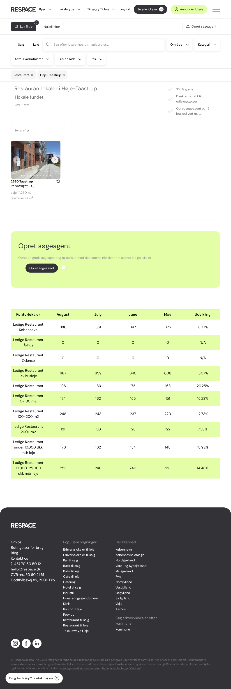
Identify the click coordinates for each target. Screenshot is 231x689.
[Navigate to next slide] (54, 159)
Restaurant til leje (75, 625)
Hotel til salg (72, 587)
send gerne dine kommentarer (80, 668)
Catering (69, 582)
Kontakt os (19, 558)
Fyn (118, 577)
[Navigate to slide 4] (30, 175)
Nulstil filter (52, 27)
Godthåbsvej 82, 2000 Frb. (33, 580)
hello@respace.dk (26, 569)
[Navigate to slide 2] (24, 175)
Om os (16, 542)
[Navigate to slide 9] (46, 175)
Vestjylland (123, 587)
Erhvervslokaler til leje (78, 549)
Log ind (125, 9)
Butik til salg (71, 566)
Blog (14, 553)
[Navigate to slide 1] (21, 175)
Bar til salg (70, 560)
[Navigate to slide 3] (27, 175)
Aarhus (121, 609)
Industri (68, 593)
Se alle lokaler (147, 9)
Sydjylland (123, 598)
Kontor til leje (72, 609)
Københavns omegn (130, 555)
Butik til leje (71, 571)
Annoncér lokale (191, 9)
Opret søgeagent (41, 268)
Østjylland (123, 593)
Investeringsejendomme (80, 598)
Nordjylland (124, 582)
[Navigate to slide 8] (43, 175)
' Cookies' (134, 668)
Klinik (66, 604)
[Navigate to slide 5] (34, 175)
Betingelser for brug (27, 547)
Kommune (123, 629)
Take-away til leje (76, 631)
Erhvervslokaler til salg (79, 555)
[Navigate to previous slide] (16, 159)
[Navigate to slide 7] (40, 175)
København (124, 549)
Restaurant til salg (76, 620)
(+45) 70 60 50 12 (26, 563)
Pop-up (68, 614)
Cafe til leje (71, 577)
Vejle (119, 604)
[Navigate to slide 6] (37, 175)
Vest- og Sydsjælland (131, 566)
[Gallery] (35, 160)
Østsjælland (124, 571)
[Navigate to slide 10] (49, 175)
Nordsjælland (125, 560)
